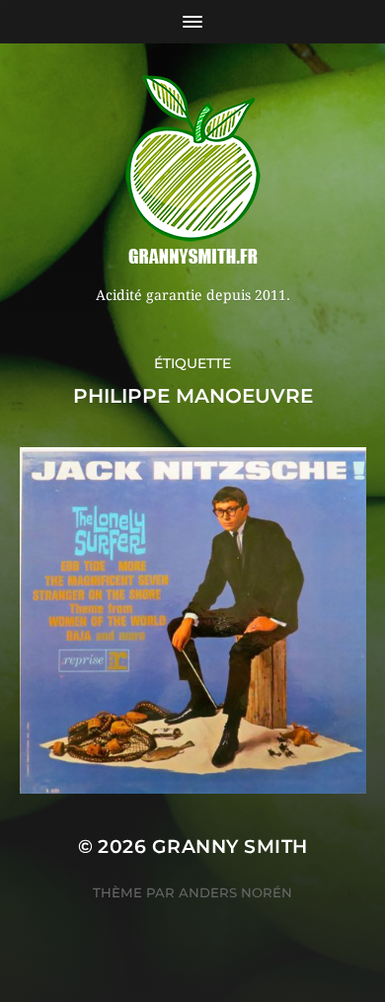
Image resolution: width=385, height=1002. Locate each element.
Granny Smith (230, 846)
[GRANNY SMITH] (193, 171)
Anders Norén (235, 892)
